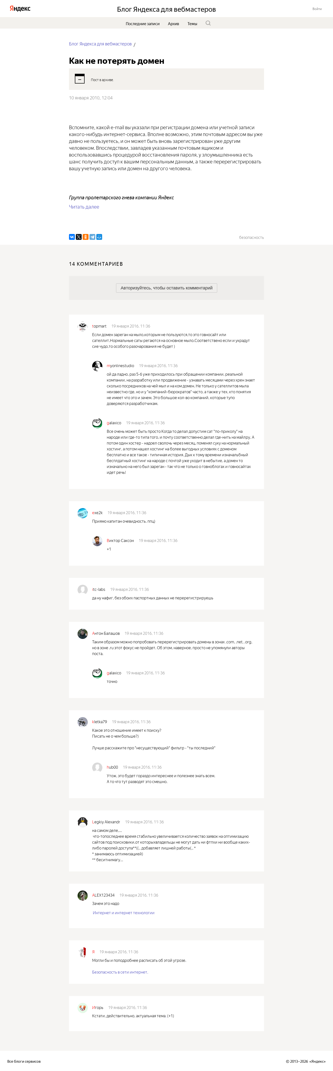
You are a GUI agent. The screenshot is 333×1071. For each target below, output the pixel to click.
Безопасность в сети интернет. (120, 972)
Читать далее (84, 206)
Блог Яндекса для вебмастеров (100, 43)
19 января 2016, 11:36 (130, 326)
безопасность (251, 237)
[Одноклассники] (85, 237)
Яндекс (317, 1061)
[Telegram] (92, 237)
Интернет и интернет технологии (124, 912)
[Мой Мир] (99, 237)
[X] (79, 237)
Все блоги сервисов (24, 1061)
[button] (317, 8)
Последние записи (143, 23)
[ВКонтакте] (72, 237)
